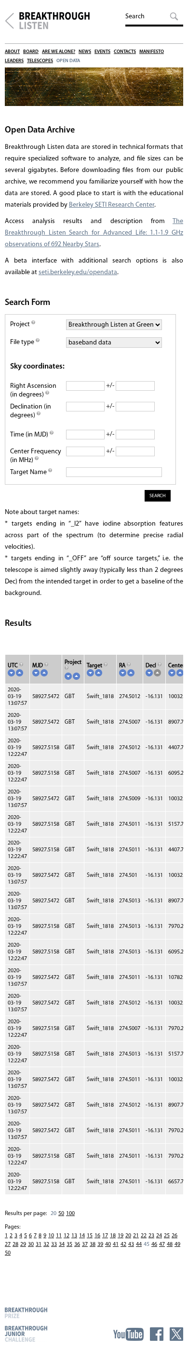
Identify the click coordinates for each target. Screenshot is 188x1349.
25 (167, 1236)
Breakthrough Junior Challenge (26, 1333)
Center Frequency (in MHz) (35, 456)
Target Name (29, 472)
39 (100, 1244)
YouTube (128, 1334)
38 (92, 1244)
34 (62, 1244)
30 (31, 1244)
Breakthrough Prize (26, 1312)
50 (61, 1214)
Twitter (176, 1334)
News (85, 51)
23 (151, 1236)
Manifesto (151, 51)
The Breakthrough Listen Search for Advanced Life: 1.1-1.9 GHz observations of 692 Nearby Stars (94, 233)
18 (113, 1236)
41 (116, 1244)
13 (74, 1236)
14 (82, 1236)
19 (120, 1236)
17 (105, 1236)
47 (162, 1244)
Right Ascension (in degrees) (33, 390)
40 (108, 1244)
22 (144, 1236)
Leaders (14, 61)
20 (128, 1236)
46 (154, 1244)
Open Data (68, 61)
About (12, 51)
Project (20, 324)
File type (23, 342)
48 (170, 1244)
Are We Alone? (58, 51)
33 (54, 1244)
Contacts (125, 51)
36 (77, 1244)
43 (131, 1244)
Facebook (156, 1334)
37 (85, 1244)
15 (90, 1236)
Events (102, 51)
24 (159, 1236)
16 (97, 1236)
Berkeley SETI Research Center (111, 205)
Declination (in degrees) (30, 411)
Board (31, 51)
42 (123, 1244)
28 (15, 1244)
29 (23, 1244)
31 (38, 1244)
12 (66, 1236)
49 (177, 1244)
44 (139, 1244)
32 (46, 1244)
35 (69, 1244)
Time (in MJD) (30, 434)
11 (59, 1236)
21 (136, 1236)
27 (8, 1244)
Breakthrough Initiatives (9, 21)
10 (51, 1236)
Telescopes (40, 61)
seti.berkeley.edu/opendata (78, 272)
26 (174, 1236)
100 (70, 1214)
